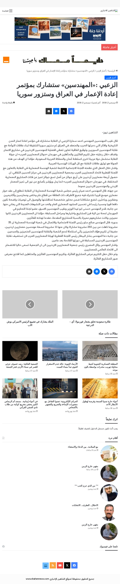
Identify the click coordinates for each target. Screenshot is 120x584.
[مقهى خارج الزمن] (109, 473)
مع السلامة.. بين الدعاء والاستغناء (83, 447)
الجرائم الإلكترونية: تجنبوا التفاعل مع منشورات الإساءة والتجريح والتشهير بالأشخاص (61, 404)
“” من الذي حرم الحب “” (86, 486)
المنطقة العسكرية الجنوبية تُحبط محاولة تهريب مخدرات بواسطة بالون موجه (101, 367)
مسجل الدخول (97, 428)
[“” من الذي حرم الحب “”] (109, 492)
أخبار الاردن (101, 70)
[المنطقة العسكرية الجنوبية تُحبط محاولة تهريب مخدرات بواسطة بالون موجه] (100, 351)
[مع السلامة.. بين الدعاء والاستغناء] (109, 453)
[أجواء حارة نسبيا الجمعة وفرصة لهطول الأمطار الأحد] (100, 388)
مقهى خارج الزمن (90, 466)
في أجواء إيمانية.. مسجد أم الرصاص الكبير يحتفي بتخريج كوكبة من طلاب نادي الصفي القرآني (21, 404)
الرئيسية (112, 70)
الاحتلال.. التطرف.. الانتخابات (85, 505)
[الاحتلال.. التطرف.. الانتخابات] (109, 512)
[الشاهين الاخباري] (109, 10)
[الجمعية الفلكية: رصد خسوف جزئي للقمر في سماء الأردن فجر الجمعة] (20, 351)
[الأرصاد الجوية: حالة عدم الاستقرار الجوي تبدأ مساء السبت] (60, 351)
